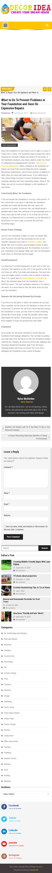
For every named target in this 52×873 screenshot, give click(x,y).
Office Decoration (11, 741)
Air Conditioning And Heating (15, 633)
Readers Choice (10, 758)
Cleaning (7, 650)
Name (7, 493)
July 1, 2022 (20, 591)
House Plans (9, 718)
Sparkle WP (34, 870)
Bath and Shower (10, 639)
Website (7, 515)
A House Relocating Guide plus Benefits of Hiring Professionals (27, 437)
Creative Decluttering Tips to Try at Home (31, 587)
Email (6, 504)
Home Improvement (10, 145)
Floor (6, 679)
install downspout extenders (33, 278)
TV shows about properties (25, 576)
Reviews (7, 764)
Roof (6, 770)
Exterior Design (10, 673)
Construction (9, 656)
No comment (20, 571)
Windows (7, 781)
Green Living (9, 707)
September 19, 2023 (23, 568)
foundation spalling (34, 242)
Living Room (9, 735)
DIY (5, 667)
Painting (7, 747)
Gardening (8, 701)
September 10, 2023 (23, 617)
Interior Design (10, 724)
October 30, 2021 (21, 113)
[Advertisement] (26, 58)
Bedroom (7, 644)
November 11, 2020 (23, 579)
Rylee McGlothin (39, 113)
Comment (8, 467)
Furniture (7, 684)
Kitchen (7, 730)
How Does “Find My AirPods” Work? (28, 613)
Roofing (7, 775)
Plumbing (7, 753)
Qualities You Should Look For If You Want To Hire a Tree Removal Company (27, 428)
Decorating (8, 662)
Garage (7, 696)
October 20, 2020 (12, 605)
